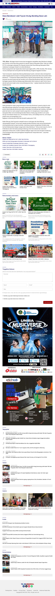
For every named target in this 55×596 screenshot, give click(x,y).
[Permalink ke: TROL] (4, 18)
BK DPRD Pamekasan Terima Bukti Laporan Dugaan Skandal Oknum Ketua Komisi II (22, 527)
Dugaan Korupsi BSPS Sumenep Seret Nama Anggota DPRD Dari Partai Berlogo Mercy (23, 534)
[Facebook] (24, 586)
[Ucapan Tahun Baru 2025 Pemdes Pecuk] (27, 180)
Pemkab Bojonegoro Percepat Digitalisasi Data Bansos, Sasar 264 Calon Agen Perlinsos (29, 473)
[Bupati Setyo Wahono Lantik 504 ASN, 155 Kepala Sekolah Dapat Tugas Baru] (6, 563)
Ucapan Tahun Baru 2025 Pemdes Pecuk (12, 147)
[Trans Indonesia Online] (12, 4)
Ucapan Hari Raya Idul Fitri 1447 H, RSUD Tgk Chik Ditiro (16, 139)
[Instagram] (29, 586)
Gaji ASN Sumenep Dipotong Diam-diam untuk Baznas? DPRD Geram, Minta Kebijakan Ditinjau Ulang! (27, 543)
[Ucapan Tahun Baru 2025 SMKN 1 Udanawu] (44, 180)
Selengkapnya (27, 485)
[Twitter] (26, 586)
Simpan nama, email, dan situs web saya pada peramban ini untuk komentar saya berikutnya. (25, 292)
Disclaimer (29, 590)
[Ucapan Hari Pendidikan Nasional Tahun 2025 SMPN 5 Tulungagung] (10, 180)
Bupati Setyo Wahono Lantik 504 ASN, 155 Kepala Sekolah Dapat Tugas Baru (29, 562)
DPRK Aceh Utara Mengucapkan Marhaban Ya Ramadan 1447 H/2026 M (20, 141)
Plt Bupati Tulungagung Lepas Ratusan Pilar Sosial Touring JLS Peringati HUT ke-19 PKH (26, 457)
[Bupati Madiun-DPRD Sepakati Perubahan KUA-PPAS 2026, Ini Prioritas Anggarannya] (6, 570)
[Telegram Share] (48, 155)
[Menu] (3, 4)
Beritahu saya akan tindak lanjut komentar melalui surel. (17, 295)
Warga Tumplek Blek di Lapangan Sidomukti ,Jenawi (15, 143)
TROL (7, 18)
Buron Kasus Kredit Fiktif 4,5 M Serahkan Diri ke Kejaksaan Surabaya (39, 508)
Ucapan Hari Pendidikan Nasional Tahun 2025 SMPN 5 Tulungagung (18, 145)
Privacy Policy (22, 590)
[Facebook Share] (40, 155)
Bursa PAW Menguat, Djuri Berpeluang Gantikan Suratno (16, 523)
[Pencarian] (51, 4)
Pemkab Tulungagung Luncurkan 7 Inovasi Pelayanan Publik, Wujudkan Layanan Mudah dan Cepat (31, 556)
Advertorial (5, 13)
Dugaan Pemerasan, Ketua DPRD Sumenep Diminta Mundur (17, 530)
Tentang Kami (8, 590)
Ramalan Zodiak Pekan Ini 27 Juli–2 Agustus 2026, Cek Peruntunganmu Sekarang (25, 447)
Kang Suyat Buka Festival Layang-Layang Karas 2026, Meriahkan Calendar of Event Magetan (31, 480)
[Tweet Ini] (43, 155)
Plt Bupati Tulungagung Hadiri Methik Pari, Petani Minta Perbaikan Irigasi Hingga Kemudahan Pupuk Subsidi (28, 439)
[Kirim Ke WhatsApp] (51, 155)
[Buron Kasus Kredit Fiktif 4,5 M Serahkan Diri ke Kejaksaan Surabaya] (40, 500)
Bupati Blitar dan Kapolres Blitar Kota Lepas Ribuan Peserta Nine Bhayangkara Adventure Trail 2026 (28, 453)
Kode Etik (35, 590)
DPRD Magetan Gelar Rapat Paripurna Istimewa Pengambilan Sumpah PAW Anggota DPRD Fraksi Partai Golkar (27, 539)
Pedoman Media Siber (45, 590)
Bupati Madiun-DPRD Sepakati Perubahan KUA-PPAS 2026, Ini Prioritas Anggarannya (31, 569)
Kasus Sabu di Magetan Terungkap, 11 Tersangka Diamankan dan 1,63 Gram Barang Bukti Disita (14, 508)
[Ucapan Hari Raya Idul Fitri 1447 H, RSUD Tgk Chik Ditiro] (10, 165)
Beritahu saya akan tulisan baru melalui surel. (14, 298)
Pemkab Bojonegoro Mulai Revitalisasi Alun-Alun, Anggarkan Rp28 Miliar (23, 443)
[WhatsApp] (32, 586)
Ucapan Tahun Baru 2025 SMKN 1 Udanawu (13, 149)
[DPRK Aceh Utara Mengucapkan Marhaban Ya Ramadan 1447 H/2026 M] (27, 165)
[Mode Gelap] (49, 4)
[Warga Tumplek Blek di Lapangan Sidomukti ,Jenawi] (44, 165)
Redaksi (15, 590)
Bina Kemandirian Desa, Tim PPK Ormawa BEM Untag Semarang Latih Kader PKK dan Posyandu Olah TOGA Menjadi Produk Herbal (29, 434)
